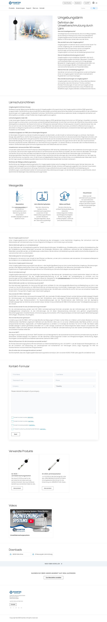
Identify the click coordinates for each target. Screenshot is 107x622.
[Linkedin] (19, 608)
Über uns (35, 8)
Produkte (12, 8)
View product (17, 488)
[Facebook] (11, 608)
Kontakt (42, 8)
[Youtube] (21, 608)
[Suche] (94, 8)
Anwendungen (20, 8)
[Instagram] (13, 608)
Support (28, 8)
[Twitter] (16, 608)
